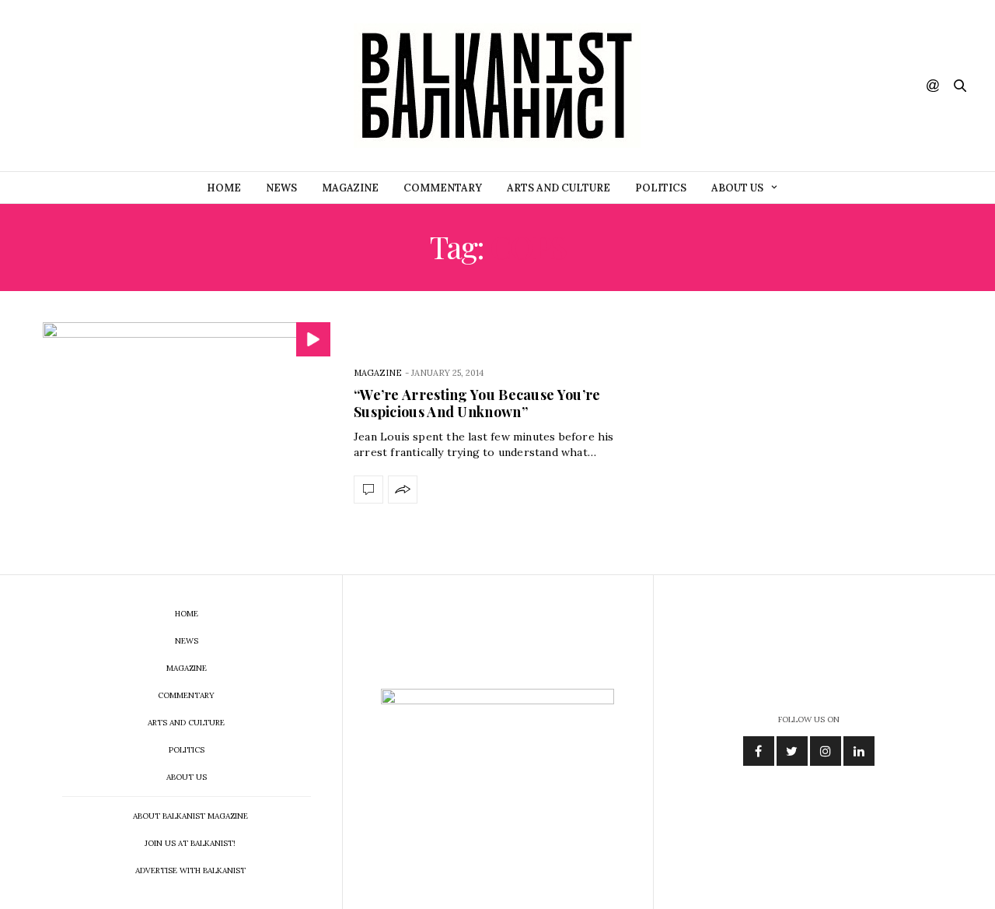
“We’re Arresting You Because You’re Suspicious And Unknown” (477, 403)
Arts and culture (558, 188)
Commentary (442, 188)
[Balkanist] (497, 85)
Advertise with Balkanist (190, 870)
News (281, 188)
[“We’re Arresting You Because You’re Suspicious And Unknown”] (186, 432)
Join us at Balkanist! (190, 843)
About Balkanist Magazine (190, 816)
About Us (737, 188)
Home (224, 188)
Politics (660, 188)
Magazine (350, 188)
